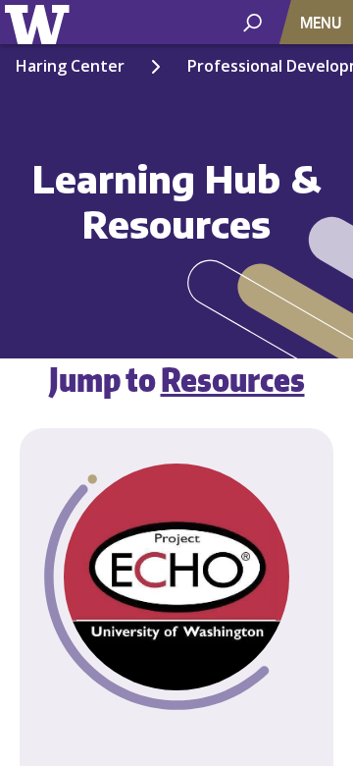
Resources (233, 379)
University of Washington (40, 22)
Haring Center (70, 66)
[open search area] (252, 21)
